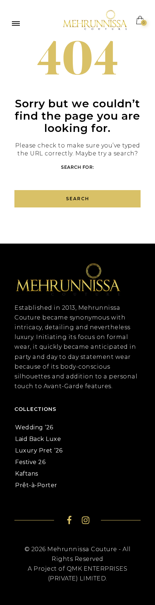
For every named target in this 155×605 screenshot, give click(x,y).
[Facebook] (69, 521)
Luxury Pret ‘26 (39, 450)
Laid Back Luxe (38, 438)
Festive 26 (30, 462)
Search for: (77, 167)
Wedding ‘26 (34, 427)
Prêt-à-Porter (36, 485)
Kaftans (26, 473)
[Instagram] (86, 521)
